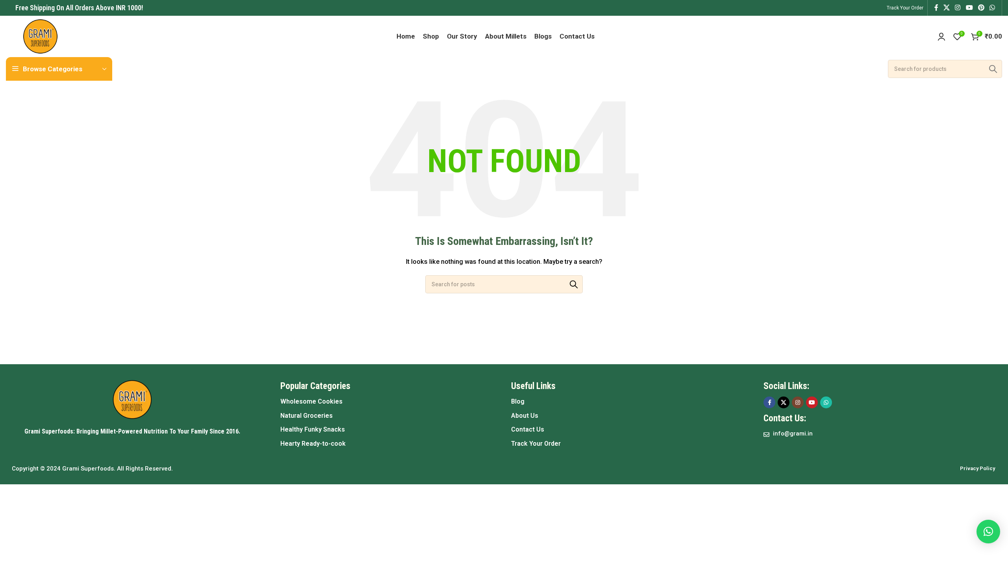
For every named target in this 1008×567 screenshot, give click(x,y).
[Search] (993, 69)
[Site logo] (40, 35)
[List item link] (387, 402)
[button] (988, 531)
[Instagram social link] (957, 8)
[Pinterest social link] (981, 8)
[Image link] (132, 399)
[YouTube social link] (969, 8)
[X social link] (946, 8)
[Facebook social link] (936, 8)
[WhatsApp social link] (992, 8)
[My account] (941, 36)
